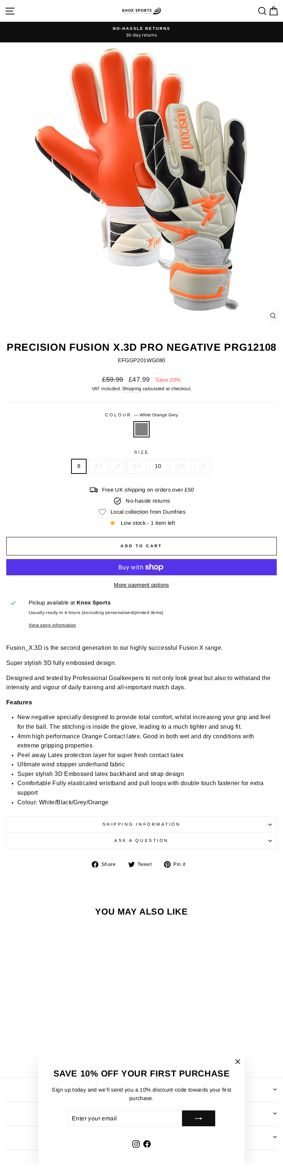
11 (203, 466)
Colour (141, 414)
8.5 (98, 466)
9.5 (137, 466)
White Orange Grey (141, 429)
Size (141, 452)
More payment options (141, 585)
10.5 (180, 466)
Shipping (132, 388)
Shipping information (141, 824)
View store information (52, 625)
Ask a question (141, 840)
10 (158, 466)
